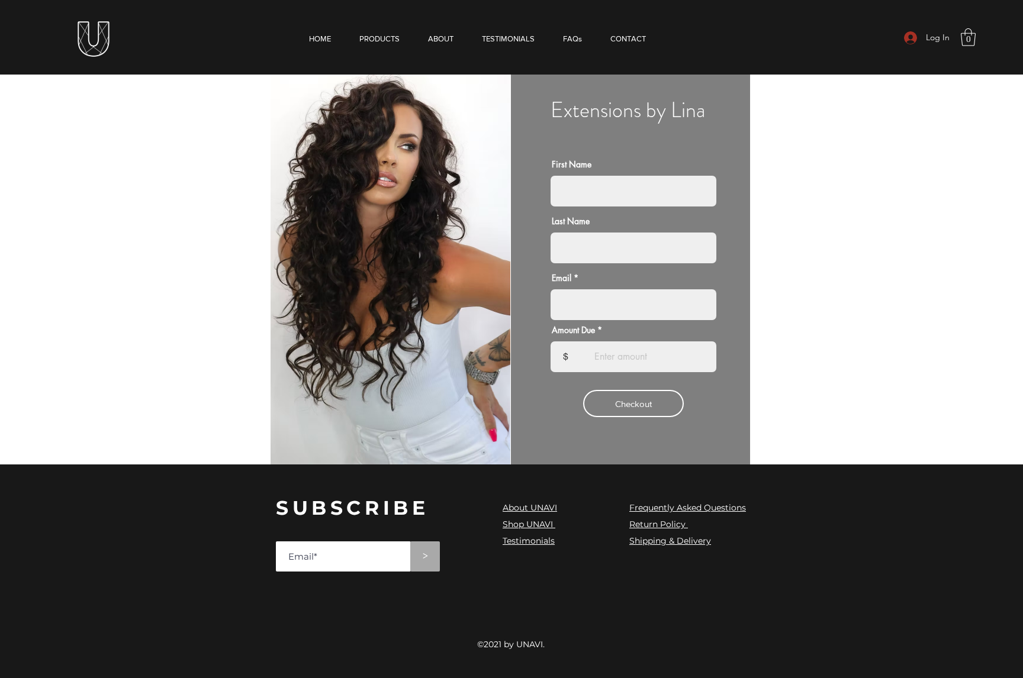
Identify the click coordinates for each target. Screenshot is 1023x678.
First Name (571, 164)
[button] (968, 37)
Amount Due (573, 330)
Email (561, 278)
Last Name (571, 221)
